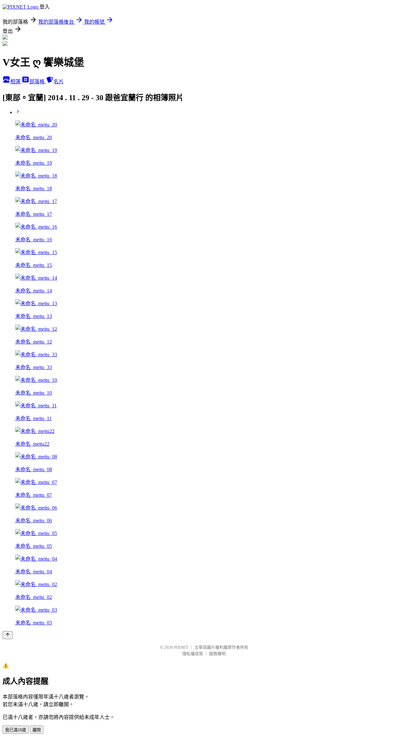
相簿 (16, 81)
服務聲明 (217, 653)
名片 (59, 81)
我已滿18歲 (15, 730)
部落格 (37, 81)
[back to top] (8, 635)
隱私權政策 (192, 653)
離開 (37, 730)
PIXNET (181, 647)
